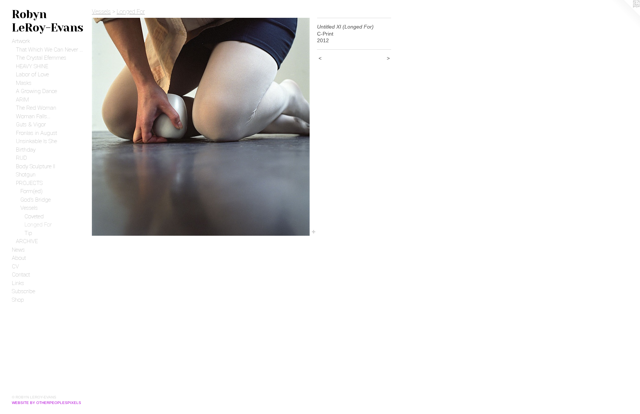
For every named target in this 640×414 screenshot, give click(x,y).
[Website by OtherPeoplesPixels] (625, 15)
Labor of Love (32, 74)
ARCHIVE (27, 241)
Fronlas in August (36, 133)
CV (15, 266)
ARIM (22, 99)
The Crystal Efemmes (41, 57)
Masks (23, 83)
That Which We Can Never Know (51, 49)
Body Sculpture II (35, 166)
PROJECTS (29, 183)
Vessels (29, 208)
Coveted (34, 216)
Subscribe (23, 291)
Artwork (21, 41)
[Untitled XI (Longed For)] (201, 127)
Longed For (38, 224)
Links (18, 283)
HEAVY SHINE (32, 66)
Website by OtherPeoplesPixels (46, 403)
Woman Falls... (33, 116)
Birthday (26, 149)
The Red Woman (36, 108)
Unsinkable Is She (36, 141)
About (19, 258)
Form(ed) (31, 191)
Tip (28, 233)
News (18, 249)
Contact (21, 274)
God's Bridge (35, 199)
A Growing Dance (36, 91)
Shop (18, 300)
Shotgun (26, 174)
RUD (21, 158)
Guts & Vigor (31, 124)
